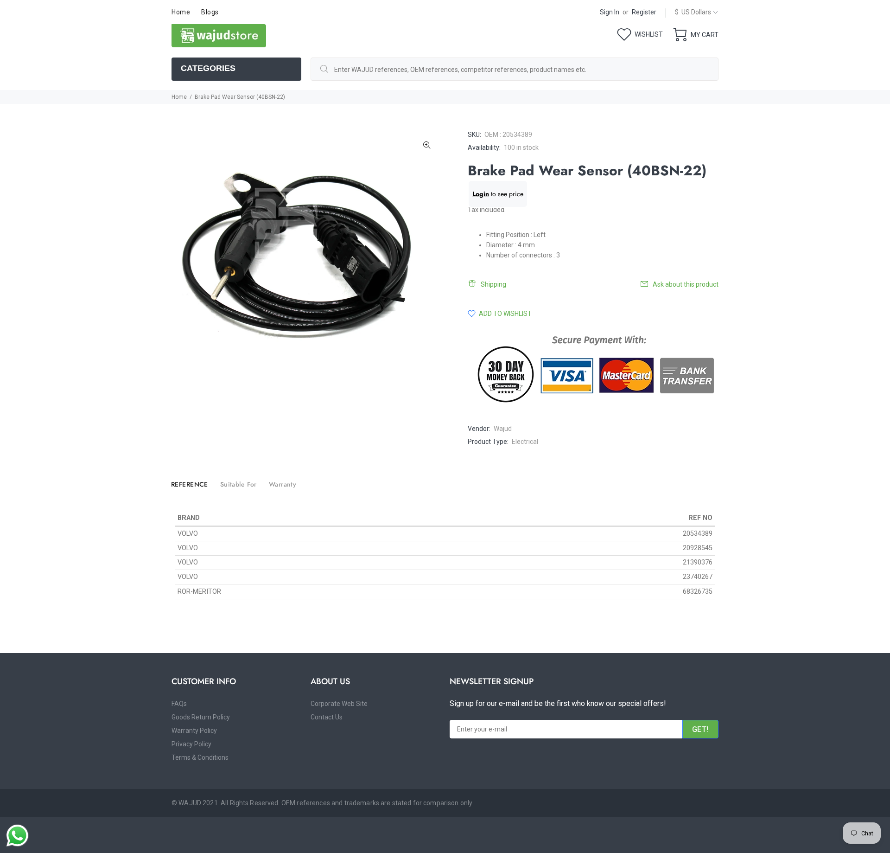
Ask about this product (685, 284)
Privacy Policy (191, 744)
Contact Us (327, 717)
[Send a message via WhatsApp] (17, 835)
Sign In (609, 12)
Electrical (525, 441)
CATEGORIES (208, 68)
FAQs (179, 703)
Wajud (503, 428)
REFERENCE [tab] (189, 484)
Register (644, 12)
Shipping (493, 284)
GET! (700, 729)
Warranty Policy (194, 730)
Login (480, 194)
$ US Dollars (693, 12)
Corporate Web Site (339, 703)
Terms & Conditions (200, 757)
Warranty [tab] (282, 484)
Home (179, 97)
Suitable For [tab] (238, 484)
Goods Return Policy (201, 717)
